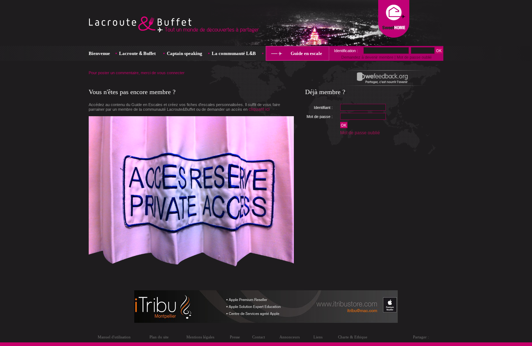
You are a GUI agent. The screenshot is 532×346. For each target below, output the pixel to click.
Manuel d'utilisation (114, 337)
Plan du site (159, 337)
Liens (317, 337)
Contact (258, 337)
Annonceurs (289, 337)
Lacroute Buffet (137, 53)
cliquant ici (259, 109)
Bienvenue (99, 53)
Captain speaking (184, 53)
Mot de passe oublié (360, 132)
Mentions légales (200, 337)
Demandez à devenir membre (367, 57)
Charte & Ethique (352, 337)
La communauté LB (234, 53)
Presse (235, 337)
